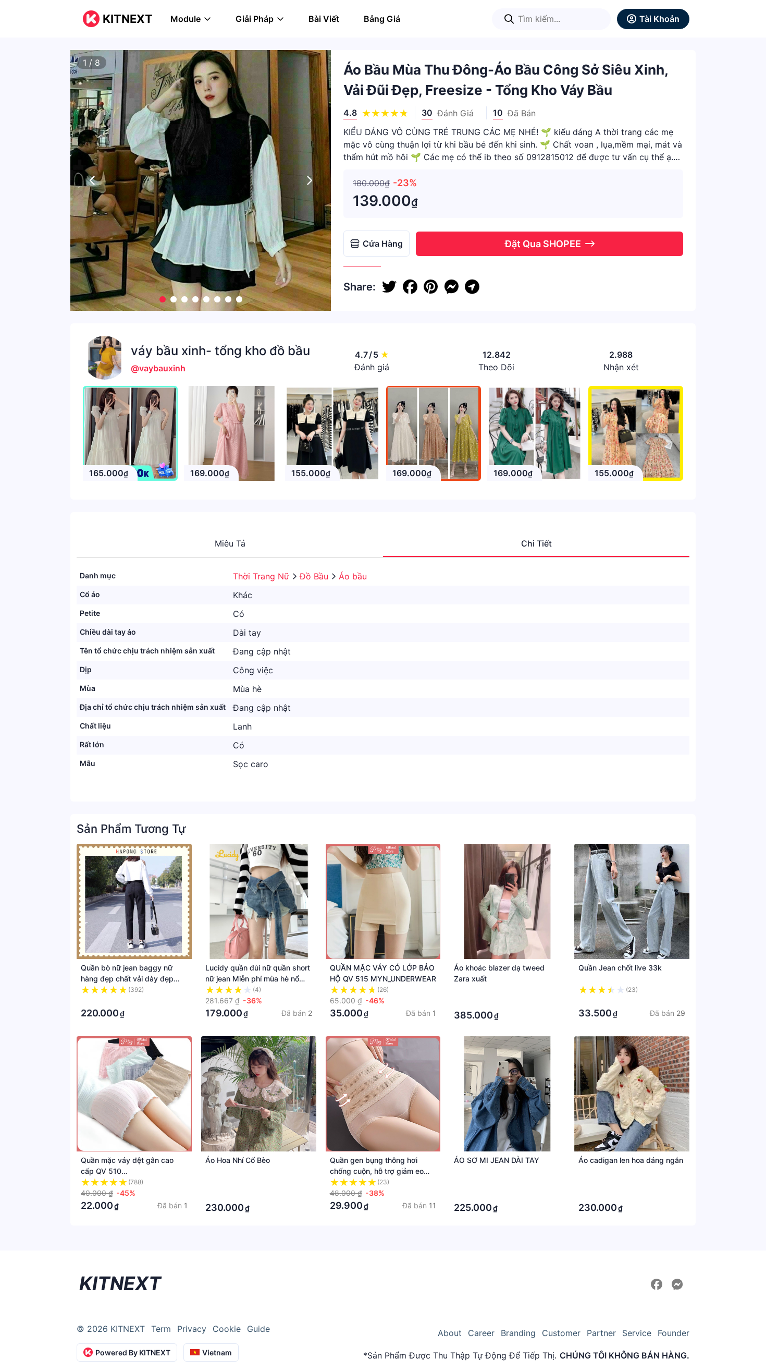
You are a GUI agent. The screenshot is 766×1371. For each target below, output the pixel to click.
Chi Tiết (536, 543)
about (450, 1333)
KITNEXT (128, 19)
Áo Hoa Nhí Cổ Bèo (237, 1160)
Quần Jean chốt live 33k (620, 967)
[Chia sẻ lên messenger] (451, 287)
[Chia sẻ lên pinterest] (431, 287)
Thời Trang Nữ (262, 576)
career (481, 1333)
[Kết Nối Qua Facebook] (658, 1284)
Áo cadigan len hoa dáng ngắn (630, 1160)
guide (258, 1329)
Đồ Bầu (315, 576)
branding (518, 1333)
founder (673, 1333)
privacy (191, 1329)
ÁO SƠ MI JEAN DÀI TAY (496, 1160)
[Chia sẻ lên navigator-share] (472, 287)
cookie (227, 1329)
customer (561, 1333)
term (161, 1329)
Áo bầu (353, 576)
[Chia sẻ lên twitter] (389, 287)
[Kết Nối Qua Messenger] (677, 1284)
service (636, 1333)
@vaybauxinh (158, 368)
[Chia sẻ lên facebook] (410, 287)
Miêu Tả (230, 543)
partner (601, 1333)
